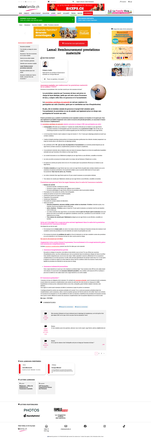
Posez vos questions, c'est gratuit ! (55, 79)
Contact (82, 436)
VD (19, 2)
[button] (66, 307)
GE (21, 2)
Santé (59, 13)
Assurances (88, 13)
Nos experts (87, 436)
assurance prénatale (81, 280)
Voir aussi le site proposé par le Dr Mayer (52, 239)
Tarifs (91, 436)
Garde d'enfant (36, 13)
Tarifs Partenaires (89, 2)
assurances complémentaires (52, 246)
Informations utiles (96, 436)
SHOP (34, 2)
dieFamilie (29, 2)
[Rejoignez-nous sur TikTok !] (124, 426)
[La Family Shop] (119, 11)
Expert (78, 2)
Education (46, 13)
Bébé (20, 13)
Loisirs (53, 13)
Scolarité (66, 13)
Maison (80, 13)
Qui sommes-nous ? (77, 436)
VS (25, 2)
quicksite (55, 436)
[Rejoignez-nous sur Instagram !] (104, 426)
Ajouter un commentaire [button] (81, 307)
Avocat (82, 2)
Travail (73, 13)
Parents (26, 13)
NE (23, 2)
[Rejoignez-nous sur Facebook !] (85, 426)
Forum (102, 436)
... (102, 344)
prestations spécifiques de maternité (57, 102)
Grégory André (47, 70)
